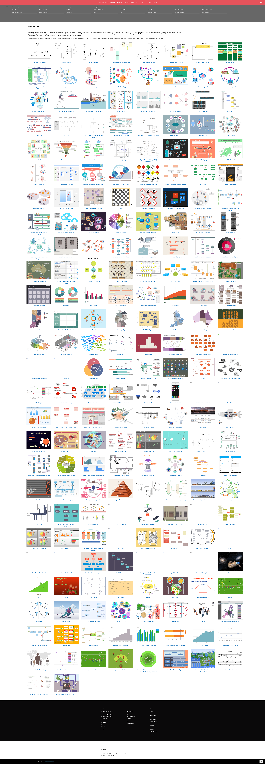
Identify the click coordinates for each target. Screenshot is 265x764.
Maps (149, 7)
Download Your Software (154, 723)
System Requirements (131, 716)
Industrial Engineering (98, 9)
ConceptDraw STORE (105, 718)
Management (42, 7)
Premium (103, 726)
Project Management (43, 12)
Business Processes (206, 7)
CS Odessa (152, 725)
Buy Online (152, 717)
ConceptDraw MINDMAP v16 (106, 714)
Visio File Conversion (131, 714)
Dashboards (123, 9)
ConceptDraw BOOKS (105, 720)
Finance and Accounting (207, 9)
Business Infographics (17, 7)
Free (102, 724)
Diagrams (14, 9)
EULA (117, 753)
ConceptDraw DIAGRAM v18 (106, 713)
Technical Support (130, 711)
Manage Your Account (154, 721)
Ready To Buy (153, 715)
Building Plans (96, 7)
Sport (122, 12)
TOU (123, 753)
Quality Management (179, 9)
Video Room (152, 708)
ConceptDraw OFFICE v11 (106, 711)
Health (95, 12)
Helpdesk (148, 2)
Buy (142, 2)
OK (261, 761)
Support (128, 708)
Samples (127, 2)
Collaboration (69, 12)
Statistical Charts (205, 12)
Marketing (68, 7)
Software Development (125, 7)
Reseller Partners (153, 719)
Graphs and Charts (43, 9)
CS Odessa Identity (153, 731)
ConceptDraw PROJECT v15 (106, 716)
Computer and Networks (180, 7)
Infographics (69, 9)
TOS (125, 753)
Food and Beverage (152, 12)
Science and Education (17, 12)
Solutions (119, 2)
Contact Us (134, 2)
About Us (151, 727)
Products (112, 2)
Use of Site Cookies (49, 761)
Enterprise (129, 721)
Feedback (113, 753)
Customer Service (130, 723)
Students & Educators (131, 720)
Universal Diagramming (179, 12)
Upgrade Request (130, 713)
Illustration (150, 9)
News (151, 733)
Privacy (119, 753)
